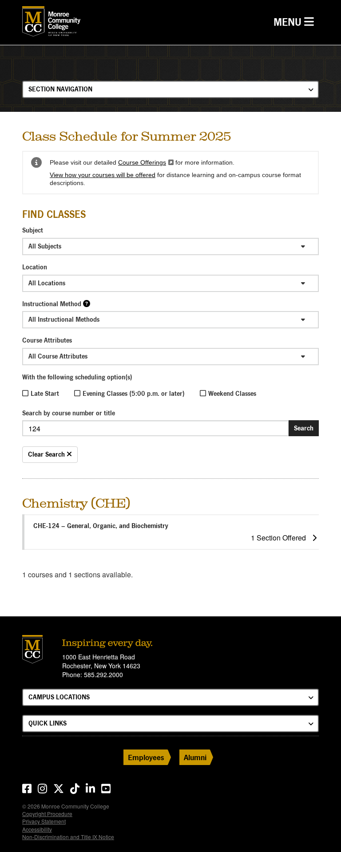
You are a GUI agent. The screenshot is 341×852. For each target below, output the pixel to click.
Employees (146, 757)
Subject (32, 230)
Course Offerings (146, 162)
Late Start (45, 393)
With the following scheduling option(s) (77, 377)
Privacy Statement (44, 821)
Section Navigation (60, 89)
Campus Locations (59, 697)
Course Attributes (47, 340)
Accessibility (37, 829)
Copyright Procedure (47, 813)
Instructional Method (51, 304)
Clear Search (47, 454)
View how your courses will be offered (102, 174)
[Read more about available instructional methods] (86, 303)
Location (34, 267)
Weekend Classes (232, 393)
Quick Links (47, 723)
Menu (296, 21)
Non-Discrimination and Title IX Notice (68, 836)
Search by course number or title (68, 413)
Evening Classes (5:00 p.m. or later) (134, 393)
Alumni (195, 757)
